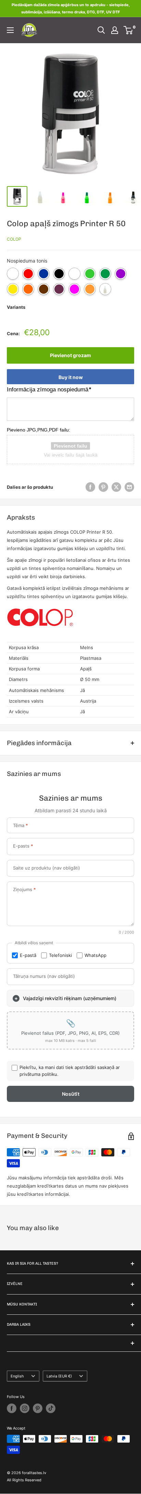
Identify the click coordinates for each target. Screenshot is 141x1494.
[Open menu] (10, 30)
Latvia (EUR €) (59, 1376)
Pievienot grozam (70, 355)
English (17, 1376)
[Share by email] (129, 487)
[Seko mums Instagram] (24, 1408)
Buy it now (71, 377)
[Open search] (101, 30)
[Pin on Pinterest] (103, 487)
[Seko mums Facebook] (11, 1408)
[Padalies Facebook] (90, 487)
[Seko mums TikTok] (50, 1408)
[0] (128, 30)
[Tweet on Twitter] (116, 487)
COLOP (14, 239)
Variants (16, 307)
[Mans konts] (114, 30)
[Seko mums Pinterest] (37, 1408)
